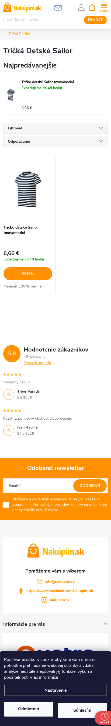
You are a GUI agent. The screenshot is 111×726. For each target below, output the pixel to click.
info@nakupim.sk (60, 581)
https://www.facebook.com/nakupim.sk (59, 590)
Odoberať (90, 485)
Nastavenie (55, 690)
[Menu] (104, 7)
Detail (27, 273)
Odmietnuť (28, 709)
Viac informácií (44, 677)
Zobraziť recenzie (37, 362)
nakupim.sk (60, 600)
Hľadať (95, 20)
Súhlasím (82, 710)
